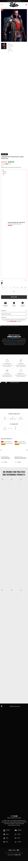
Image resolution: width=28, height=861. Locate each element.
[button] (2, 4)
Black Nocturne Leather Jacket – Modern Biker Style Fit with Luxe (21, 458)
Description (3, 310)
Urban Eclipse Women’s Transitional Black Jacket (5, 458)
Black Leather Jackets (7, 8)
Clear (26, 280)
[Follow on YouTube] (16, 816)
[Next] (27, 453)
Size (1, 284)
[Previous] (1, 453)
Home (2, 8)
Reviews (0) (3, 317)
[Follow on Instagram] (13, 816)
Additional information (6, 314)
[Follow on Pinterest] (15, 816)
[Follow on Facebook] (11, 816)
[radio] (2, 283)
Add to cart (14, 297)
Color (2, 280)
